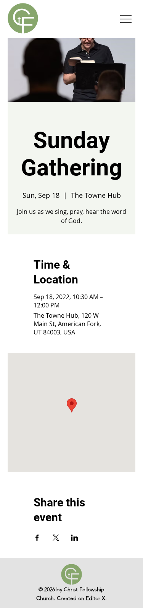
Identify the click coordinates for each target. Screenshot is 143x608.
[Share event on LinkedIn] (74, 538)
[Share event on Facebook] (37, 538)
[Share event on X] (55, 538)
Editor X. (96, 598)
